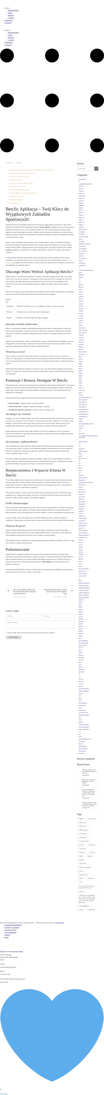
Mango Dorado (83, 863)
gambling (81, 448)
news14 (80, 552)
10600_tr (81, 212)
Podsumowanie (14, 203)
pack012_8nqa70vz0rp (84, 583)
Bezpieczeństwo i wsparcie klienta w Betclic (23, 193)
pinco (80, 650)
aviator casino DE (83, 330)
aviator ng (81, 342)
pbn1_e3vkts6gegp (83, 640)
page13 (80, 602)
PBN (80, 638)
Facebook (3, 951)
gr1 (79, 463)
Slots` (80, 700)
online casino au (82, 573)
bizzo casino (81, 354)
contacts (80, 421)
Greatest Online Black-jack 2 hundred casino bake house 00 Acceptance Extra (55, 591)
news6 (80, 566)
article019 (81, 296)
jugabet (81, 856)
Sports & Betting (82, 703)
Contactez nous (59, 923)
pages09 (80, 609)
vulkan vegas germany (84, 729)
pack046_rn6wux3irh (83, 590)
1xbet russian (82, 263)
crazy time (81, 426)
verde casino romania (83, 727)
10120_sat (81, 188)
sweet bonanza (82, 710)
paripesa (81, 871)
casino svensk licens (83, 409)
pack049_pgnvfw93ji (83, 597)
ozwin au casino (82, 576)
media (80, 487)
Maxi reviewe (82, 484)
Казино (80, 743)
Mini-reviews (82, 492)
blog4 (80, 380)
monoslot (81, 511)
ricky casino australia (83, 688)
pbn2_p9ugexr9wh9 (83, 643)
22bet (80, 272)
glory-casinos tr (82, 458)
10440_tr (81, 208)
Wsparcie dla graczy (16, 199)
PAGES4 (81, 633)
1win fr (80, 239)
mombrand (81, 494)
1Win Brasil (81, 232)
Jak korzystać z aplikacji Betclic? (20, 190)
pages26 (80, 621)
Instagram (14, 951)
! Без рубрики (82, 179)
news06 (80, 547)
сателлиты (81, 753)
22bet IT (81, 277)
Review (80, 679)
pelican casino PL (83, 645)
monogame (81, 508)
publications (81, 671)
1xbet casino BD (82, 251)
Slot (80, 695)
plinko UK (81, 657)
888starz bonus (92, 818)
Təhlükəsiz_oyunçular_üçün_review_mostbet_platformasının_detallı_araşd (89, 771)
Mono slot (81, 499)
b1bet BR (81, 344)
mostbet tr (81, 528)
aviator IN (81, 335)
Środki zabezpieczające (17, 196)
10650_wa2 (81, 217)
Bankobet (81, 347)
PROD (7, 937)
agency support (83, 837)
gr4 (79, 465)
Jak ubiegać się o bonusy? (18, 186)
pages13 (80, 614)
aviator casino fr (82, 332)
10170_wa (81, 193)
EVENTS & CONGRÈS (12, 927)
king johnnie (81, 480)
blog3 (80, 378)
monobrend (81, 506)
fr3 (79, 446)
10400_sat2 (81, 205)
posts (80, 662)
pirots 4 (81, 878)
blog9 (80, 385)
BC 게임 (82, 844)
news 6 (80, 542)
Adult (80, 289)
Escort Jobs (81, 433)
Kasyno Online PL (83, 477)
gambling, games (82, 451)
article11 (81, 299)
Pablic (80, 580)
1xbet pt (80, 260)
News (80, 540)
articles (80, 320)
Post (80, 660)
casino (80, 395)
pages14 (80, 616)
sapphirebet (91, 878)
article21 (81, 308)
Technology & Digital (84, 715)
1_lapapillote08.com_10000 (85, 184)
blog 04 (80, 359)
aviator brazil (82, 328)
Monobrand (81, 504)
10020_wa (81, 186)
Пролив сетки (82, 751)
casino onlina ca (82, 402)
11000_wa (81, 224)
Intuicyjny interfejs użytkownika (20, 176)
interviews (81, 475)
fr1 (79, 444)
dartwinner (82, 852)
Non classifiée (82, 568)
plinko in (81, 655)
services (80, 693)
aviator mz (81, 339)
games (80, 456)
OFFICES (11, 15)
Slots (80, 698)
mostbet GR (81, 516)
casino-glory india (83, 411)
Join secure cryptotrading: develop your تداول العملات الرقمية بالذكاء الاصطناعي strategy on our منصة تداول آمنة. (88, 792)
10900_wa (81, 222)
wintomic (82, 891)
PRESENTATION (13, 10)
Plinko (80, 652)
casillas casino (92, 844)
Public (80, 667)
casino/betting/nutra (83, 414)
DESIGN (7, 935)
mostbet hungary (82, 518)
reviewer (81, 683)
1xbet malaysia (82, 258)
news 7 (80, 544)
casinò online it (82, 407)
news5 (80, 564)
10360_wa (81, 203)
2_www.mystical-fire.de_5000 (86, 270)
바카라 (81, 909)
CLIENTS (11, 18)
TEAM (10, 13)
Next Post (63, 587)
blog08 (80, 363)
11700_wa (81, 227)
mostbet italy (82, 520)
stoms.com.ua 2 (82, 705)
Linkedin (20, 951)
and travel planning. (84, 841)
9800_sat (81, 287)
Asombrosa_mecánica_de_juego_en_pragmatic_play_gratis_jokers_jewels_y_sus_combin (89, 804)
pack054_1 (81, 600)
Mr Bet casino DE (83, 530)
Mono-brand (81, 501)
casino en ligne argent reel (85, 397)
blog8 (80, 383)
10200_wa (81, 198)
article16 (81, 306)
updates (80, 722)
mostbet (80, 513)
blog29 (80, 375)
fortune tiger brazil (83, 441)
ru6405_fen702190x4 (83, 691)
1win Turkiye (82, 246)
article (80, 294)
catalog (80, 419)
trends (80, 719)
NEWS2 (80, 554)
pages (80, 604)
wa (79, 734)
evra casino (92, 852)
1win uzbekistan (82, 248)
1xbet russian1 (82, 265)
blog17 (80, 368)
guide (80, 468)
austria (80, 323)
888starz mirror (83, 826)
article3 (80, 313)
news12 (80, 549)
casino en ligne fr (83, 399)
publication (81, 669)
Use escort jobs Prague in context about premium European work (86, 886)
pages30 (80, 626)
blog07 (80, 361)
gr (79, 460)
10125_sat (81, 191)
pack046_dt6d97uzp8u (84, 588)
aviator (80, 325)
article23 (81, 311)
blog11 (80, 366)
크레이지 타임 (91, 909)
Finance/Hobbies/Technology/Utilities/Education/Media (88, 436)
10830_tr (81, 220)
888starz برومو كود (84, 830)
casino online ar (82, 404)
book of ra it (81, 390)
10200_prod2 (82, 196)
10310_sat (81, 200)
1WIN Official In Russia (84, 244)
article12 (81, 301)
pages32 (80, 631)
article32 (81, 316)
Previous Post (18, 587)
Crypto (80, 428)
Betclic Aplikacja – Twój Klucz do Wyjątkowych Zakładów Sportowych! (32, 170)
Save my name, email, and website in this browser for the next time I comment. (31, 633)
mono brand (81, 496)
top (79, 717)
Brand (80, 392)
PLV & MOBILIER (10, 932)
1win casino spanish (83, 236)
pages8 (80, 636)
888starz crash (83, 822)
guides (80, 470)
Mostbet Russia (82, 525)
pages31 (80, 628)
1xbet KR (81, 256)
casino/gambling (82, 416)
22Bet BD (81, 275)
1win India (81, 241)
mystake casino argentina (85, 867)
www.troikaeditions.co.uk (84, 739)
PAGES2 (81, 619)
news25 (80, 556)
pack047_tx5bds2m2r (83, 595)
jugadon (90, 856)
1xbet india (81, 253)
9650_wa (81, 284)
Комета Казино (82, 746)
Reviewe (81, 681)
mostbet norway (82, 523)
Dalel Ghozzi (10, 162)
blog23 (80, 373)
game (80, 453)
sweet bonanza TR (83, 712)
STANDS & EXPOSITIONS (13, 925)
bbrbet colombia (82, 351)
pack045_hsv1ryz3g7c (84, 585)
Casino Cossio (83, 848)
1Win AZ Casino (82, 229)
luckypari (82, 859)
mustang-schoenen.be (83, 535)
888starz (81, 818)
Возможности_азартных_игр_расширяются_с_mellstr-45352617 (89, 781)
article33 (81, 318)
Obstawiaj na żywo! (16, 180)
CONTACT (8, 23)
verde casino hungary (83, 724)
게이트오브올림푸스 (84, 906)
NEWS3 (80, 559)
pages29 (80, 624)
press (80, 664)
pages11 (80, 612)
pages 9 (80, 607)
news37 (80, 561)
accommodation (83, 833)
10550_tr (81, 210)
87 (79, 282)
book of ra (81, 387)
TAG (81, 882)
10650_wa (81, 215)
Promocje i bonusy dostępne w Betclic (21, 183)
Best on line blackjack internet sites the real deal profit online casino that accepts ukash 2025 (24, 591)
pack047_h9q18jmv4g (84, 592)
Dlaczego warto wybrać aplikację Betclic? (22, 173)
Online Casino (82, 571)
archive (80, 292)
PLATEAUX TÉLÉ (10, 930)
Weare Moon (4, 1094)
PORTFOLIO (9, 20)
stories (80, 707)
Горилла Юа (82, 741)
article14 (81, 304)
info (80, 472)
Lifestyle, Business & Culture (85, 482)
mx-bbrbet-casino (83, 537)
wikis (80, 736)
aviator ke (81, 337)
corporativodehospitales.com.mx (86, 423)
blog (80, 356)
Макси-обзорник (83, 748)
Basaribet (81, 349)
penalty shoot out (83, 874)
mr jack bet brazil (83, 532)
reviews (80, 686)
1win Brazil (81, 234)
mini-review (81, 489)
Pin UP (80, 648)
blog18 (80, 371)
